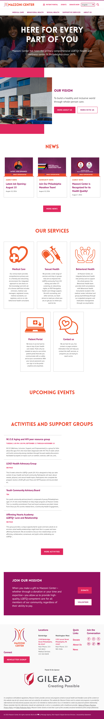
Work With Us (87, 110)
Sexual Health (53, 12)
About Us (88, 12)
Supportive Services (71, 12)
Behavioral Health (35, 12)
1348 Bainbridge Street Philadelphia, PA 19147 (45, 641)
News (75, 649)
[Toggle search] (98, 5)
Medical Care (18, 12)
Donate (84, 590)
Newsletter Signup (16, 659)
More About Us (64, 110)
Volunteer (83, 602)
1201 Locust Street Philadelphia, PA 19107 (62, 641)
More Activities (52, 551)
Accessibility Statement (84, 715)
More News (52, 209)
